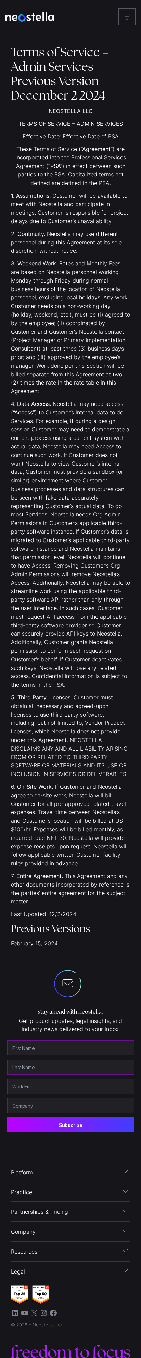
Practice (21, 1192)
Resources (24, 1251)
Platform (22, 1172)
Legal (18, 1271)
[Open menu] (127, 16)
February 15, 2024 (34, 943)
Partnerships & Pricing (39, 1211)
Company (23, 1231)
